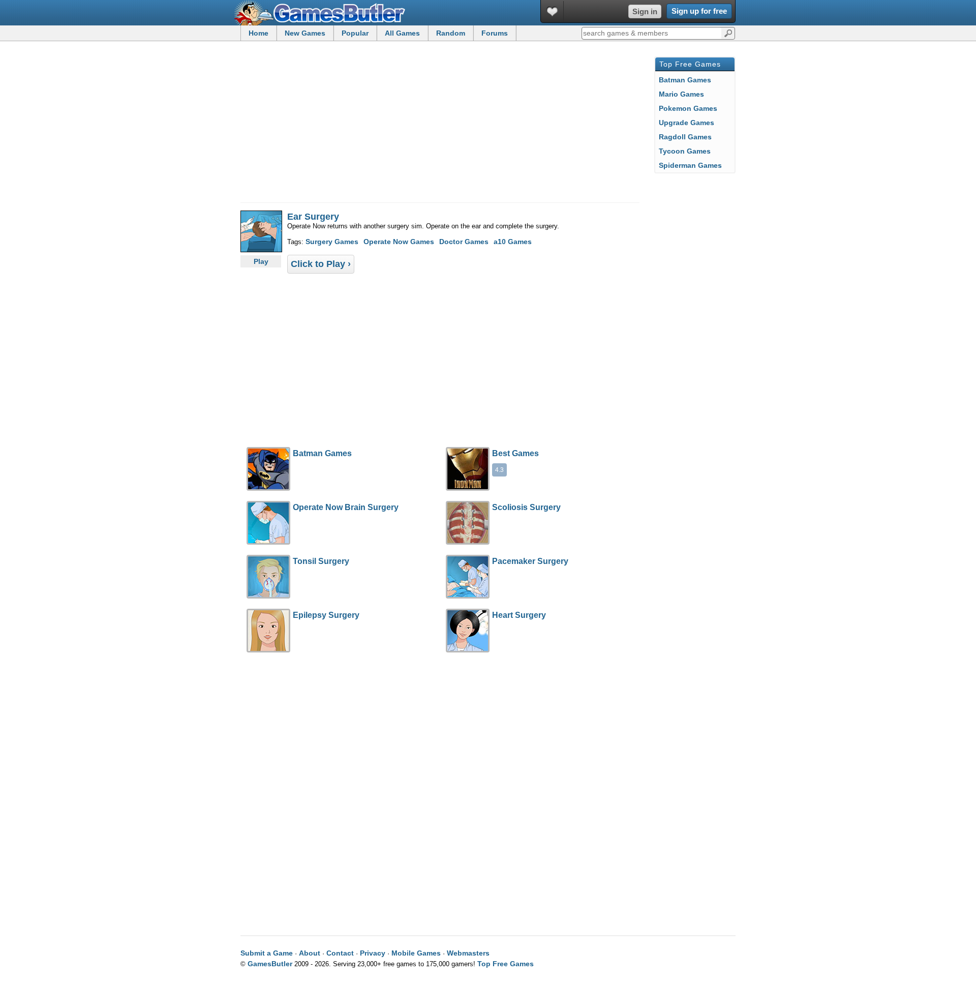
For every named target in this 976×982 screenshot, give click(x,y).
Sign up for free (699, 11)
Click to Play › (321, 264)
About (309, 953)
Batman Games (685, 80)
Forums (494, 33)
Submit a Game (266, 953)
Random (450, 33)
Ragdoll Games (685, 137)
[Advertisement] (326, 126)
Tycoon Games (685, 151)
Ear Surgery (313, 217)
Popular (355, 33)
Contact (340, 953)
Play (261, 261)
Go (728, 32)
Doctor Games (464, 241)
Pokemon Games (688, 108)
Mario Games (681, 94)
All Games (402, 33)
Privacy (372, 953)
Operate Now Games (398, 241)
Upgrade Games (686, 122)
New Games (305, 33)
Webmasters (468, 953)
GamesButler (323, 12)
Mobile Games (416, 953)
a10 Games (513, 241)
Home (258, 33)
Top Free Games (505, 964)
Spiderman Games (690, 165)
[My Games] (552, 11)
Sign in (644, 11)
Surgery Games (332, 241)
